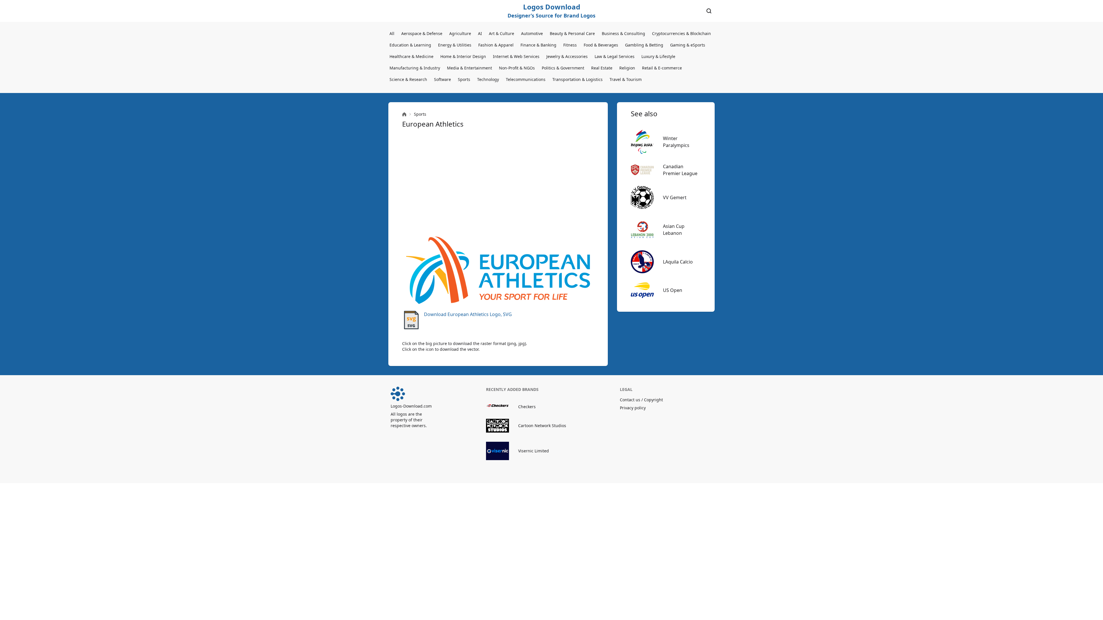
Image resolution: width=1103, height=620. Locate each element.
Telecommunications (525, 79)
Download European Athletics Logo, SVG (468, 314)
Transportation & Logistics (577, 79)
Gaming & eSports (687, 45)
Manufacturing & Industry (414, 68)
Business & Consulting (623, 33)
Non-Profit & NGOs (517, 68)
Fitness (570, 45)
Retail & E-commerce (662, 68)
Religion (627, 68)
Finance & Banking (538, 45)
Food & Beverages (601, 45)
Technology (488, 79)
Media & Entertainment (469, 68)
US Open (672, 290)
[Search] (709, 11)
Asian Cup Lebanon (673, 229)
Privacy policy (633, 407)
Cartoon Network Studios (542, 425)
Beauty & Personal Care (572, 33)
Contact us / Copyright (641, 399)
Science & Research (408, 79)
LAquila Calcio (678, 262)
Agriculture (460, 33)
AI (480, 33)
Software (442, 79)
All (391, 33)
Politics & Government (563, 68)
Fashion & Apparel (496, 45)
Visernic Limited (533, 451)
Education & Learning (410, 45)
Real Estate (601, 68)
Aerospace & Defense (421, 33)
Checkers (527, 406)
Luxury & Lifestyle (658, 56)
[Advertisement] (498, 182)
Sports (464, 79)
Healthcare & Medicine (411, 56)
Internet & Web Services (516, 56)
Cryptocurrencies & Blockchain (681, 33)
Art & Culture (501, 33)
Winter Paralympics (676, 141)
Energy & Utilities (454, 45)
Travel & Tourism (626, 79)
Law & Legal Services (615, 56)
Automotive (532, 33)
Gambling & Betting (644, 45)
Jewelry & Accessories (567, 56)
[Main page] (404, 114)
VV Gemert (675, 197)
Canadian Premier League (680, 170)
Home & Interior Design (463, 56)
